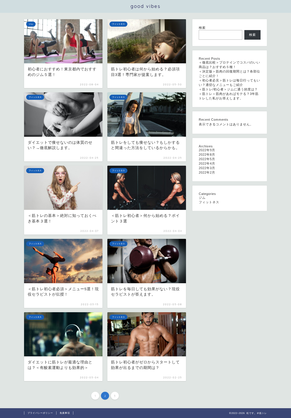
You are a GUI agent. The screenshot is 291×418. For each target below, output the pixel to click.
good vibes (146, 6)
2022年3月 (207, 168)
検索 (202, 27)
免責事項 (65, 413)
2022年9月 (207, 150)
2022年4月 (207, 163)
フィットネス (209, 202)
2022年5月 (207, 159)
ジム (202, 197)
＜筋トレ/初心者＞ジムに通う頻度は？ (228, 89)
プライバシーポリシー (40, 413)
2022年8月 (207, 154)
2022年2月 (207, 172)
